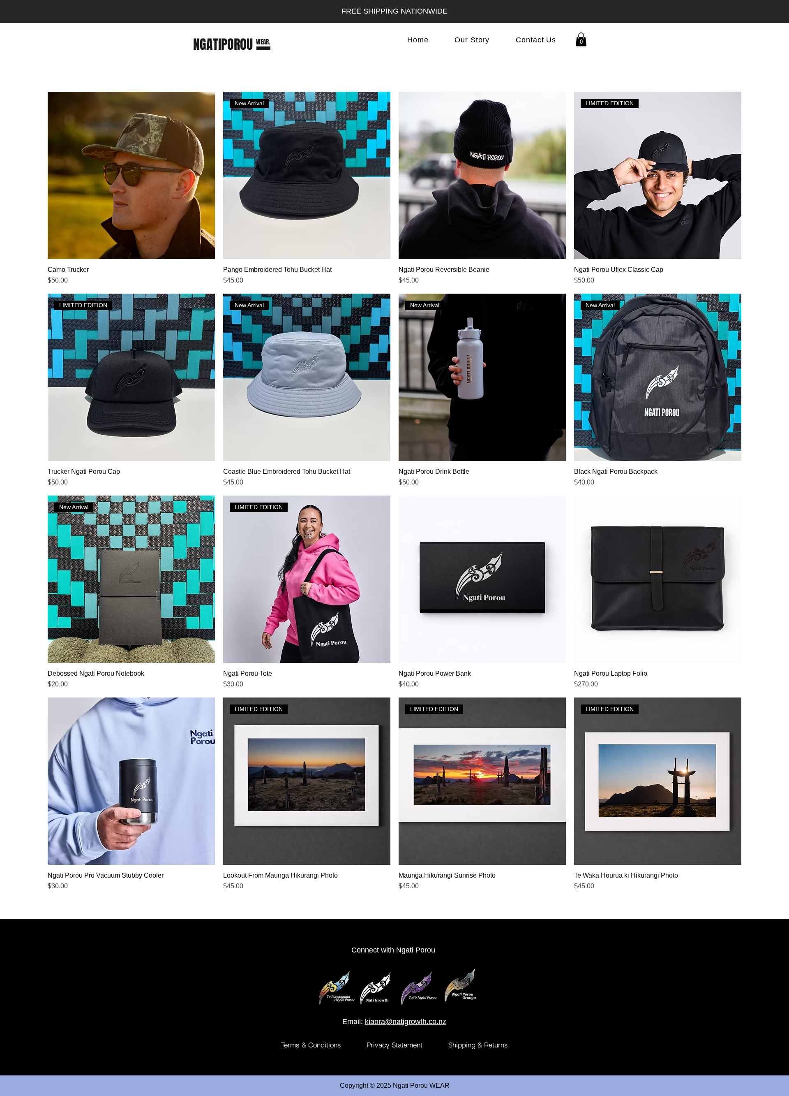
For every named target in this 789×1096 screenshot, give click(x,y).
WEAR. (263, 41)
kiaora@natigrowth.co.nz (405, 1021)
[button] (581, 39)
